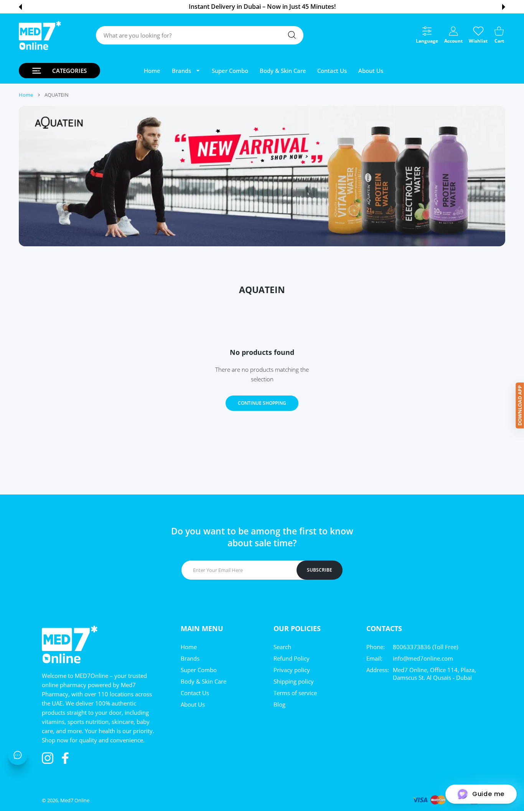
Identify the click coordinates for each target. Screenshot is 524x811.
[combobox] (200, 35)
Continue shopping (262, 403)
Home (26, 94)
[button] (20, 7)
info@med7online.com (423, 658)
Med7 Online (74, 800)
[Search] (292, 35)
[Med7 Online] (40, 35)
